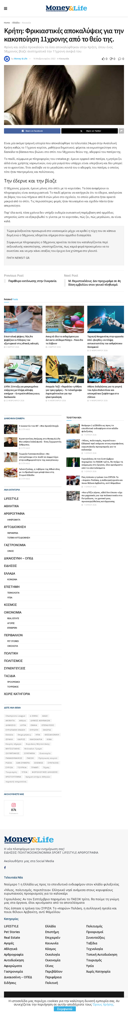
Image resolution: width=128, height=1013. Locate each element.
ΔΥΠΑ (23, 725)
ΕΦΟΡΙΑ (47, 730)
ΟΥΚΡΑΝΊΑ (29, 753)
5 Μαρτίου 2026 (12, 347)
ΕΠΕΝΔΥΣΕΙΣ (48, 725)
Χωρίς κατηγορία (17, 694)
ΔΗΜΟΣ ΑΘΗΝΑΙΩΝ (40, 720)
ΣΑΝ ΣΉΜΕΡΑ (23, 762)
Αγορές (11, 623)
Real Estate (13, 618)
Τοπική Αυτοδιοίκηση (18, 537)
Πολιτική (11, 653)
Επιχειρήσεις (24, 734)
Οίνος (10, 551)
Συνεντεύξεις (14, 668)
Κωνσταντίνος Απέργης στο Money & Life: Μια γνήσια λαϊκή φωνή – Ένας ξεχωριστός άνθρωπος (40, 441)
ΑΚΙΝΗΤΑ (10, 720)
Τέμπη (46, 767)
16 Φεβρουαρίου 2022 (44, 58)
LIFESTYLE (95, 380)
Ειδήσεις (11, 330)
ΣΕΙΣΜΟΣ (38, 762)
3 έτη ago (25, 448)
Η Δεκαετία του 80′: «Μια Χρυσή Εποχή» (39, 425)
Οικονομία (12, 612)
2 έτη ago (25, 429)
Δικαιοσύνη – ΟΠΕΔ (18, 558)
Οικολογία (12, 646)
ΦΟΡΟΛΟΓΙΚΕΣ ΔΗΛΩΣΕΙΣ (45, 772)
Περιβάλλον (13, 635)
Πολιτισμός (13, 661)
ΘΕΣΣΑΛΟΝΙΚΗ (52, 734)
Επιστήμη (95, 330)
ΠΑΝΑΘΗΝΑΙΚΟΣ (14, 758)
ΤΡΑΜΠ (34, 767)
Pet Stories (13, 641)
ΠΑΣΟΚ (30, 758)
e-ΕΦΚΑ (34, 716)
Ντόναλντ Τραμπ (33, 748)
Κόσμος (10, 605)
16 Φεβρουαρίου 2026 (56, 400)
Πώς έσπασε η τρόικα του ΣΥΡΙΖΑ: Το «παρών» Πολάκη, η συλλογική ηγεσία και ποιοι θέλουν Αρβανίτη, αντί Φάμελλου (102, 480)
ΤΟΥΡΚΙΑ (22, 767)
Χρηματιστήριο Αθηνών (38, 776)
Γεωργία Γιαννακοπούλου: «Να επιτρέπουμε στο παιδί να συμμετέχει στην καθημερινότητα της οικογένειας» (39, 456)
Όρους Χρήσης (103, 1004)
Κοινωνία (26, 22)
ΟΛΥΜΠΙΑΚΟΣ (13, 753)
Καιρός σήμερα (13, 744)
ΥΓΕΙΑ (24, 772)
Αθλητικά (11, 506)
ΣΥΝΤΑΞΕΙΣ (53, 762)
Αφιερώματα (13, 519)
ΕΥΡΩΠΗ (34, 730)
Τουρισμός (13, 686)
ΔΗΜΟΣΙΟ (11, 725)
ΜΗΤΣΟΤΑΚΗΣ (13, 748)
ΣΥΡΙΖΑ (9, 767)
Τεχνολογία (13, 592)
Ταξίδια (9, 676)
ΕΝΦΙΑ (34, 725)
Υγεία (9, 597)
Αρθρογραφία (14, 513)
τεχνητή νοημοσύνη (16, 781)
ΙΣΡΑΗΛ (9, 739)
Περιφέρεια (12, 533)
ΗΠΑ (38, 734)
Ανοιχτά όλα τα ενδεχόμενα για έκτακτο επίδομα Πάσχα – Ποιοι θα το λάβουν (64, 340)
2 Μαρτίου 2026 (54, 347)
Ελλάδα (16, 22)
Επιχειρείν (12, 627)
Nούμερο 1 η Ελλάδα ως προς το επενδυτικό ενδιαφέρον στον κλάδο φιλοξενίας (100, 428)
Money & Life (20, 58)
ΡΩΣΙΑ (9, 762)
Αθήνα (22, 720)
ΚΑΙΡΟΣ (21, 739)
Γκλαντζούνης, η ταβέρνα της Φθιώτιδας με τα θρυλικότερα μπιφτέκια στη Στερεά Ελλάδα (39, 472)
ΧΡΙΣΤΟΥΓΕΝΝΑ (13, 776)
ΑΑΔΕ (45, 716)
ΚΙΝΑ (49, 739)
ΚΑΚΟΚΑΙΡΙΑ (36, 739)
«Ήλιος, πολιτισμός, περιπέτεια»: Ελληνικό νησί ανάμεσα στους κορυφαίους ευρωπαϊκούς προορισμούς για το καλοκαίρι (103, 445)
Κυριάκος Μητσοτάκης (38, 744)
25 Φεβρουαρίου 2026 (98, 350)
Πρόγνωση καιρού (47, 758)
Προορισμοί (13, 681)
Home (7, 22)
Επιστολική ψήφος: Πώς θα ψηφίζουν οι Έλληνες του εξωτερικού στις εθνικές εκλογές (21, 340)
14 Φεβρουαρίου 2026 (98, 400)
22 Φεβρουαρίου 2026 (15, 400)
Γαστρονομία (15, 545)
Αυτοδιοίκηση (15, 527)
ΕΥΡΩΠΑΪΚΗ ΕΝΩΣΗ (15, 730)
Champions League (15, 716)
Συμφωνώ (64, 1009)
